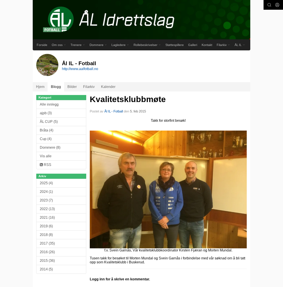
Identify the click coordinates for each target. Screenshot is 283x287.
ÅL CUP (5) (49, 122)
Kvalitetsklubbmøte (128, 99)
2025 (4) (46, 183)
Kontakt (207, 45)
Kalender (108, 87)
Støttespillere (174, 45)
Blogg (56, 87)
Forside (42, 45)
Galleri (192, 45)
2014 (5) (46, 269)
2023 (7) (46, 200)
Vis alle (46, 156)
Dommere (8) (50, 147)
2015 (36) (47, 260)
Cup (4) (46, 139)
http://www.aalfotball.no (80, 69)
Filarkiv (89, 87)
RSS (47, 165)
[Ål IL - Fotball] (141, 19)
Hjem (40, 87)
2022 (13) (47, 209)
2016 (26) (47, 252)
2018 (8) (46, 235)
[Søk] (269, 5)
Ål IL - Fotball (113, 111)
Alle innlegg (49, 104)
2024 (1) (46, 192)
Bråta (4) (46, 130)
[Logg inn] (277, 5)
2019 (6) (46, 226)
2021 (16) (47, 217)
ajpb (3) (46, 113)
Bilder (72, 87)
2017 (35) (47, 243)
